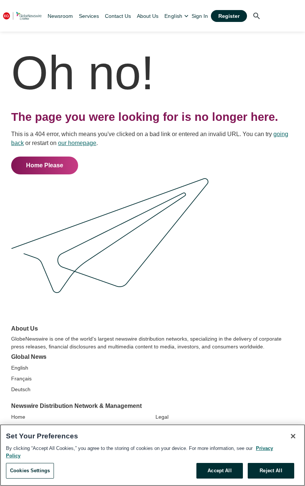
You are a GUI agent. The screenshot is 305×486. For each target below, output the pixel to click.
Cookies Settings (30, 470)
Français (21, 379)
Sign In (200, 16)
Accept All (219, 470)
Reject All (271, 470)
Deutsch (20, 389)
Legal (161, 417)
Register (229, 16)
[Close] (293, 436)
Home (18, 417)
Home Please (44, 165)
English (19, 368)
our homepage (77, 143)
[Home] (22, 15)
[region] (152, 455)
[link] (60, 16)
